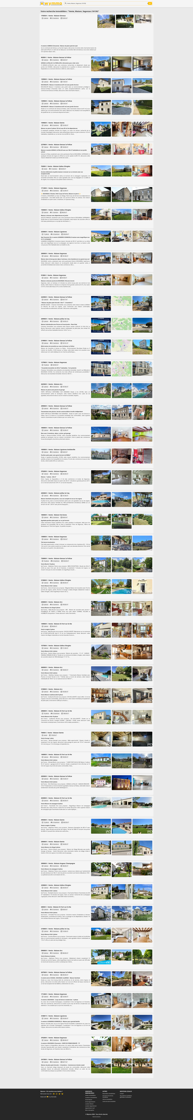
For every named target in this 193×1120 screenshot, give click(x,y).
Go (150, 3)
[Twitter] (59, 1094)
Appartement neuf (90, 1108)
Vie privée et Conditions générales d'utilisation (126, 1096)
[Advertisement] (86, 30)
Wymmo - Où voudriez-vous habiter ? (51, 1091)
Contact (122, 1093)
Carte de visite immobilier (109, 1101)
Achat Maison (88, 1099)
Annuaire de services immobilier (108, 1096)
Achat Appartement (90, 1101)
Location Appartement (90, 1106)
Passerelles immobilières (109, 1093)
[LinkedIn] (54, 1094)
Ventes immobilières (90, 1095)
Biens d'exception (89, 1110)
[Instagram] (57, 1094)
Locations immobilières (91, 1097)
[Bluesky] (62, 1094)
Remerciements (96, 1116)
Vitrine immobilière (107, 1099)
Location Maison (89, 1104)
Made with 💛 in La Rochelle (48, 1097)
